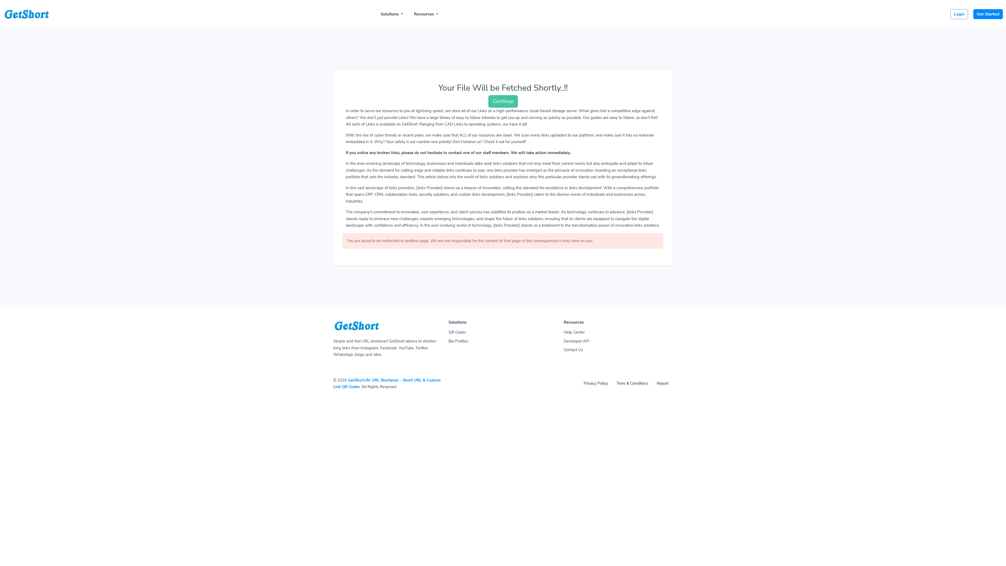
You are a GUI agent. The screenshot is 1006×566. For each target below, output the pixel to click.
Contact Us (573, 349)
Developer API (576, 341)
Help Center (574, 332)
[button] (996, 557)
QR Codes (457, 332)
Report (663, 383)
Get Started (988, 14)
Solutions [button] (390, 14)
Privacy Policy (596, 383)
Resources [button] (424, 14)
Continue (503, 101)
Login (959, 14)
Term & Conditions (632, 383)
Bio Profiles (458, 341)
